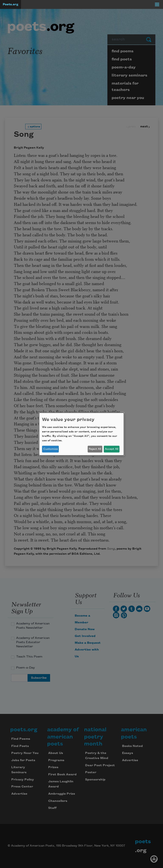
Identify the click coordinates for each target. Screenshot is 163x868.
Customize (50, 448)
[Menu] (157, 4)
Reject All (95, 448)
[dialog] (81, 433)
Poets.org (10, 4)
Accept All (111, 448)
